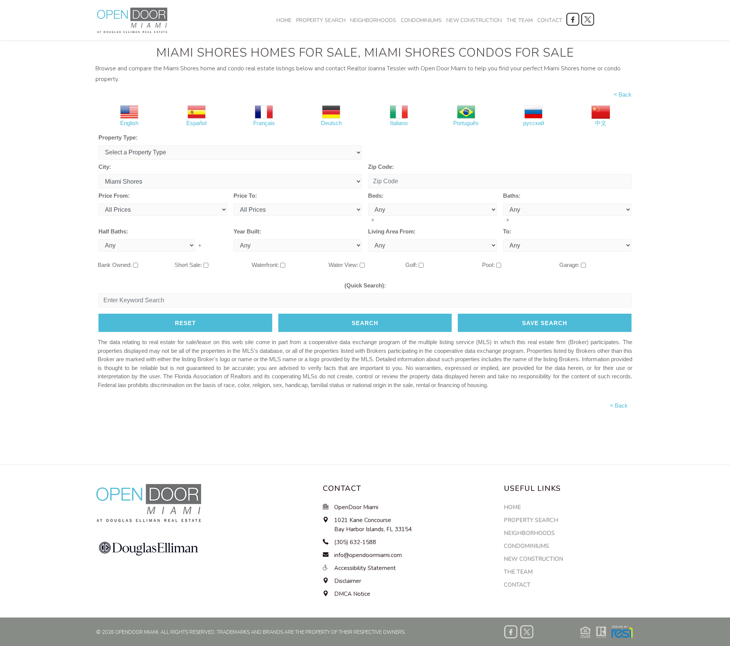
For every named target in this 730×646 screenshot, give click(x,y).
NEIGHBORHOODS (373, 20)
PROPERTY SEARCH (321, 20)
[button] (606, 631)
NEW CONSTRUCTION (474, 20)
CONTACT (549, 20)
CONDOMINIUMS (421, 20)
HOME (284, 20)
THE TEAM (519, 20)
